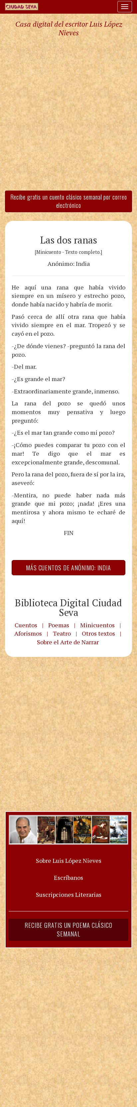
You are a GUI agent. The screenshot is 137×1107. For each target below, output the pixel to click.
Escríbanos (68, 877)
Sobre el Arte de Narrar (68, 642)
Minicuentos (97, 625)
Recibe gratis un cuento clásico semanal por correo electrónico (68, 201)
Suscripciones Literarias (68, 894)
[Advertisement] (68, 113)
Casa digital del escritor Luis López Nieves (68, 28)
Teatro (62, 633)
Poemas (58, 625)
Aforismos (28, 633)
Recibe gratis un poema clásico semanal (68, 929)
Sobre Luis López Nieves (68, 860)
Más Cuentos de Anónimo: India (68, 567)
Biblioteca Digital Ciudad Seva (68, 607)
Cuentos (26, 625)
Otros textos (98, 633)
